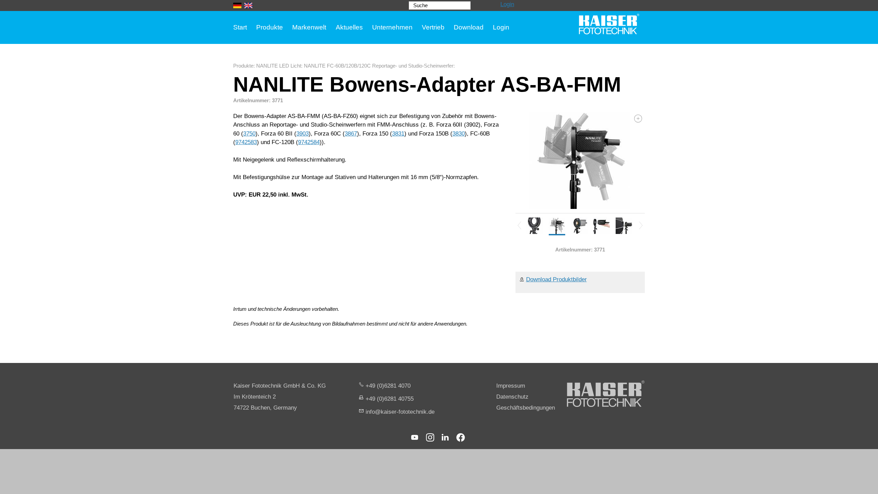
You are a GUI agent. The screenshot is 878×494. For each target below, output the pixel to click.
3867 (351, 133)
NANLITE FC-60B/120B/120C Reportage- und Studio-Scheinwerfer (378, 66)
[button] (414, 437)
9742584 (309, 142)
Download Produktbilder (556, 279)
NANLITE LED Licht (278, 66)
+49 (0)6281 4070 (388, 386)
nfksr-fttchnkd (399, 412)
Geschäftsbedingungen (525, 407)
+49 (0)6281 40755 (390, 399)
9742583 (246, 142)
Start (240, 27)
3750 (249, 133)
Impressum (510, 386)
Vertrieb (433, 27)
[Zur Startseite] (609, 24)
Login (507, 4)
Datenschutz (512, 396)
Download (469, 27)
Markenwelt (309, 27)
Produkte (269, 27)
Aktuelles (349, 27)
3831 (398, 133)
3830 (458, 133)
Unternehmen (392, 27)
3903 (302, 133)
